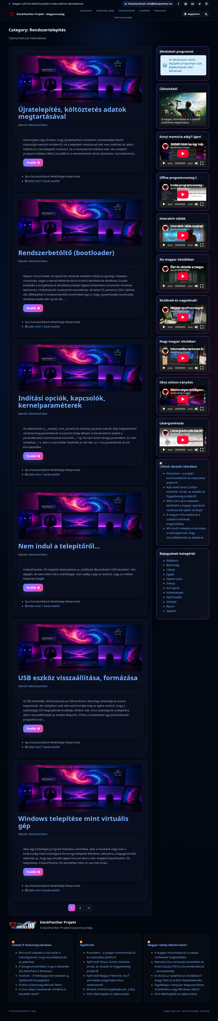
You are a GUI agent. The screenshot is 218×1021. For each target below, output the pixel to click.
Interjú (170, 583)
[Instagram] (206, 3)
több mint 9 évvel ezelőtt (44, 890)
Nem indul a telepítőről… (59, 545)
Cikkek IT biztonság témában (32, 945)
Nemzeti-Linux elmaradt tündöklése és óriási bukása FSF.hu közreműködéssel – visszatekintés (179, 966)
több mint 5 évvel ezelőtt (44, 181)
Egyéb (170, 574)
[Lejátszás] (164, 163)
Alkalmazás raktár (105, 10)
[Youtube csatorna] (192, 3)
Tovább (31, 162)
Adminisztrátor (38, 125)
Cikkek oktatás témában (178, 466)
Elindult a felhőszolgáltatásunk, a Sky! (111, 989)
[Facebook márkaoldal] (178, 3)
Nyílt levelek (174, 597)
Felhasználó (160, 10)
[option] (183, 109)
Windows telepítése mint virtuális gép (73, 822)
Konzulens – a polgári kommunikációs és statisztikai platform (185, 478)
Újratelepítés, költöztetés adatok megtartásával (72, 113)
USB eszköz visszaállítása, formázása (78, 677)
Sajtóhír (171, 611)
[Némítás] (196, 163)
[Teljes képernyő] (202, 163)
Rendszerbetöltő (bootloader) (66, 252)
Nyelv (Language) (123, 17)
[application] (183, 153)
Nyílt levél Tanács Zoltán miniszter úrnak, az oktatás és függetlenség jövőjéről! (185, 491)
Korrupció (172, 588)
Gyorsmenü (86, 10)
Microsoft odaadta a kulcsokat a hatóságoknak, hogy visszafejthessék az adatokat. (186, 532)
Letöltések (144, 10)
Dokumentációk (127, 10)
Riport (170, 606)
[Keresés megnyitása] (206, 14)
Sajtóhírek (87, 945)
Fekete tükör (174, 579)
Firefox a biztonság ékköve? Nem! (40, 985)
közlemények (174, 592)
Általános (172, 560)
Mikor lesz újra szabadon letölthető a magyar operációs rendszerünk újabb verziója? (185, 505)
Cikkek (170, 570)
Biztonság (172, 565)
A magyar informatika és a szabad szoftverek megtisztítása (180, 121)
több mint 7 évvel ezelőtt (44, 326)
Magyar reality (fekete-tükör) (167, 945)
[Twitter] (199, 3)
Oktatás (171, 602)
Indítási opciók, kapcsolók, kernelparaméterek (61, 401)
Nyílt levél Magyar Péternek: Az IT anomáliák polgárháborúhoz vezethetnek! (108, 980)
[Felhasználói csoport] (185, 3)
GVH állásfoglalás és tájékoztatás (108, 994)
